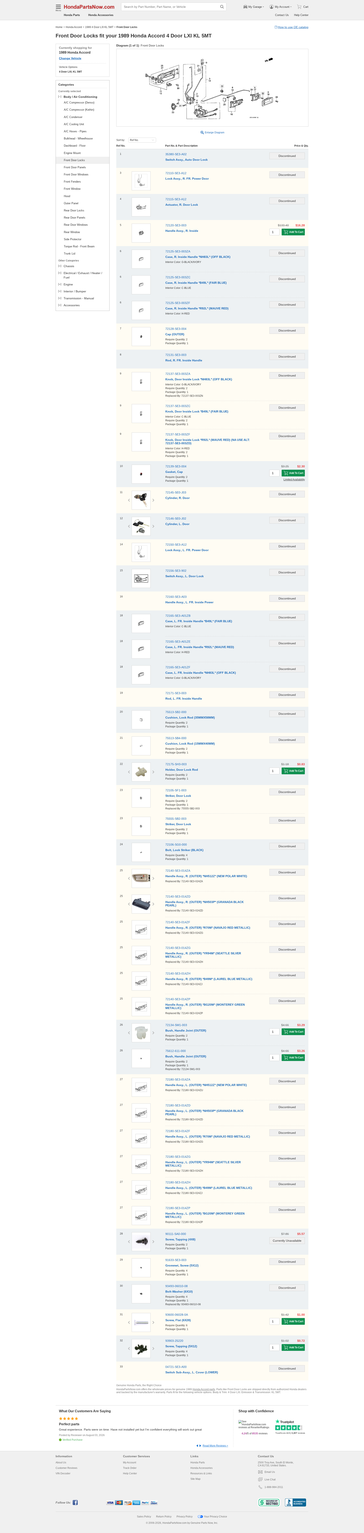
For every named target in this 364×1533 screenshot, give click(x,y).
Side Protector (72, 239)
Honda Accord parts (204, 1389)
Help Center (301, 15)
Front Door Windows (76, 174)
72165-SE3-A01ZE (177, 641)
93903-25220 (174, 1340)
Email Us (270, 1472)
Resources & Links (201, 1473)
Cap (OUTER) (174, 334)
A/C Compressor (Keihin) (79, 109)
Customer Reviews (66, 1468)
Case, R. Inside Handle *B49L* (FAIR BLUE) (196, 282)
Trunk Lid (69, 253)
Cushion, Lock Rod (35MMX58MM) (190, 717)
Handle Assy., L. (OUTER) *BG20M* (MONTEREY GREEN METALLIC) (205, 1215)
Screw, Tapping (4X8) (180, 1239)
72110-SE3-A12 (175, 173)
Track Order (129, 1468)
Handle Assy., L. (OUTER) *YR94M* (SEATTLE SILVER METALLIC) (203, 1163)
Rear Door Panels (74, 217)
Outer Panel (71, 203)
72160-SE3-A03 (176, 596)
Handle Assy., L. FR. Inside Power (189, 602)
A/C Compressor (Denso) (79, 102)
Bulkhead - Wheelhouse (78, 138)
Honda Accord (74, 27)
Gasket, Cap (174, 471)
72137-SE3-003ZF (177, 434)
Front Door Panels (75, 167)
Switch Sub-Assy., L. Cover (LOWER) (191, 1372)
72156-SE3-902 (175, 570)
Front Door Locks (74, 160)
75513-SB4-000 (175, 738)
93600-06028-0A (176, 1314)
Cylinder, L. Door (177, 524)
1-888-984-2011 (274, 1487)
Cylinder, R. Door (177, 498)
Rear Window (72, 232)
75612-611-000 (175, 1051)
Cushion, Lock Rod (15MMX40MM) (190, 743)
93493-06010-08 (176, 1286)
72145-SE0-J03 (175, 492)
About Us (61, 1462)
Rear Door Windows (76, 224)
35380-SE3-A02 (176, 154)
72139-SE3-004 (175, 466)
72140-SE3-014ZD (177, 896)
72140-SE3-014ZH (177, 973)
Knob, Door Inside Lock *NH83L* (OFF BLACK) (198, 379)
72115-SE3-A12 (175, 199)
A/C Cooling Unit (74, 124)
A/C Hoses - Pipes (75, 131)
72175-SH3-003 (176, 764)
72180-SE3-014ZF (177, 1131)
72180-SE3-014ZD (177, 1105)
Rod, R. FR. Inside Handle (183, 360)
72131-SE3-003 (175, 355)
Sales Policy (144, 1516)
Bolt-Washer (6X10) (179, 1291)
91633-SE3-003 (175, 1260)
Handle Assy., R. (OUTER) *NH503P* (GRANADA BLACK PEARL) (204, 903)
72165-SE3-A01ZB (177, 615)
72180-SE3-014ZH (177, 1182)
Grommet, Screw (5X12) (182, 1265)
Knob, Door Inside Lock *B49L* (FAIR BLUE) (196, 411)
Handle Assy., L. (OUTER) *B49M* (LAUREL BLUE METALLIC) (208, 1188)
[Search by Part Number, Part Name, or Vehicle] (222, 6)
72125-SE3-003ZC (177, 277)
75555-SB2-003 (175, 818)
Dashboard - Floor (75, 145)
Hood (67, 196)
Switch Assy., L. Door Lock (184, 576)
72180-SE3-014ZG (178, 1156)
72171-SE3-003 (175, 693)
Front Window (72, 188)
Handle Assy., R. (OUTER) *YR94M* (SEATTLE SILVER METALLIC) (203, 955)
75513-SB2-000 (175, 712)
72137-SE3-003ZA (177, 373)
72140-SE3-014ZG (178, 948)
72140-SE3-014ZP (177, 999)
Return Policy (163, 1516)
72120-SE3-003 (175, 225)
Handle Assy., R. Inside (181, 230)
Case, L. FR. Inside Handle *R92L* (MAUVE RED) (199, 647)
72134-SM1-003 (176, 1025)
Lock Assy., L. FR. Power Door (187, 550)
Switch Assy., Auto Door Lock (186, 159)
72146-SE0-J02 (175, 518)
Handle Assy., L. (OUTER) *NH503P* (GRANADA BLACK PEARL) (204, 1112)
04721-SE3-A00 (176, 1367)
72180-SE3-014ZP (177, 1208)
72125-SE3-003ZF (177, 303)
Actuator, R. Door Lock (181, 204)
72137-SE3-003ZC (177, 406)
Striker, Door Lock (178, 795)
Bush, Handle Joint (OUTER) (185, 1030)
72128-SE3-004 (175, 328)
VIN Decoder (63, 1473)
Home (59, 27)
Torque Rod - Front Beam (79, 246)
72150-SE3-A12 (176, 544)
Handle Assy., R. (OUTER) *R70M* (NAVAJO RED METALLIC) (207, 927)
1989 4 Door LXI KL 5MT (99, 27)
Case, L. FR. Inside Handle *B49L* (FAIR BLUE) (198, 621)
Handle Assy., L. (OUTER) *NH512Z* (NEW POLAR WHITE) (206, 1085)
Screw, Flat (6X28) (178, 1320)
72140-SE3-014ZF (177, 922)
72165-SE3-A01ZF (177, 667)
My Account (129, 1462)
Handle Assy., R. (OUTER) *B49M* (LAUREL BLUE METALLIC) (208, 979)
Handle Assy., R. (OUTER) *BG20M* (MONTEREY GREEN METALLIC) (205, 1006)
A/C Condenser (73, 117)
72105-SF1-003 (175, 790)
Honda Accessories (100, 15)
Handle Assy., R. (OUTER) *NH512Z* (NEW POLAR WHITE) (206, 876)
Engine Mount (72, 153)
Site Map (195, 1478)
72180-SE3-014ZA (177, 1079)
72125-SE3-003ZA (177, 251)
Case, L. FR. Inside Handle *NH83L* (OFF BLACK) (200, 672)
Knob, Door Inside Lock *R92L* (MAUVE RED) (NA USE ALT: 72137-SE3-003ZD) (207, 441)
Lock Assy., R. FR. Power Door (187, 178)
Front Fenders (72, 181)
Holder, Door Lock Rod (181, 769)
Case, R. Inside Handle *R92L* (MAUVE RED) (197, 308)
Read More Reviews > (215, 1445)
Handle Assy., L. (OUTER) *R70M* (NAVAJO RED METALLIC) (207, 1136)
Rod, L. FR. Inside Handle (183, 698)
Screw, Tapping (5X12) (181, 1346)
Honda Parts (72, 15)
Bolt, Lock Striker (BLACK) (184, 850)
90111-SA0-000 (175, 1234)
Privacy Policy (185, 1516)
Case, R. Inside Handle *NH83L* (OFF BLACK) (197, 257)
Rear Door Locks (74, 210)
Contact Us (282, 15)
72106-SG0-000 (176, 844)
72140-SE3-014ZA (177, 870)
